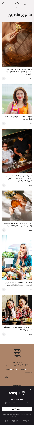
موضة (23, 369)
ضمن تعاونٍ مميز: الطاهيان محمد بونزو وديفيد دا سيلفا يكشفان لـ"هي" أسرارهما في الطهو (17, 178)
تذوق (30, 78)
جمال (14, 369)
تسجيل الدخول (17, 409)
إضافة (6, 377)
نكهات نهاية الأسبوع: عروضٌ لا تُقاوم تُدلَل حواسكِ (18, 117)
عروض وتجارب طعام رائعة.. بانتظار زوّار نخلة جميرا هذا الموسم (18, 328)
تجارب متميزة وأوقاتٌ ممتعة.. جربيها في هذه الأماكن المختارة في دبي (18, 283)
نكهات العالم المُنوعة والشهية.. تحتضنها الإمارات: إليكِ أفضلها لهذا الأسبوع (19, 72)
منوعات (8, 369)
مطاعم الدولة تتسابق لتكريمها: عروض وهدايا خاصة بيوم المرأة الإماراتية (18, 224)
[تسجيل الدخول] (25, 5)
